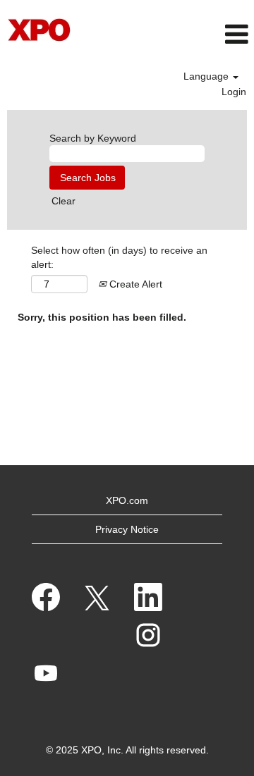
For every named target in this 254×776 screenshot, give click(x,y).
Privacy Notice (127, 529)
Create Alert (134, 284)
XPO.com (127, 500)
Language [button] (207, 76)
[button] (212, 34)
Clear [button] (63, 201)
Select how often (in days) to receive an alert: (119, 257)
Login (234, 91)
